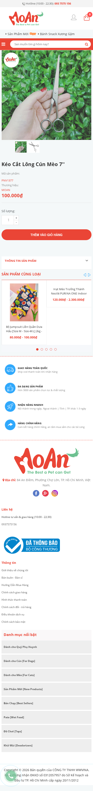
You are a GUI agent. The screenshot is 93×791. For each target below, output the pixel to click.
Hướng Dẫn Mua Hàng (15, 585)
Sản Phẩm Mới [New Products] (23, 689)
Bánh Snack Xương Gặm (57, 34)
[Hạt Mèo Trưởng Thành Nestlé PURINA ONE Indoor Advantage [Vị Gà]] (69, 283)
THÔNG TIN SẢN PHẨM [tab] (20, 261)
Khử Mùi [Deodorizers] (18, 745)
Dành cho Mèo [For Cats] (19, 675)
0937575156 (9, 524)
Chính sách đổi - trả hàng (16, 607)
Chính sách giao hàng (14, 592)
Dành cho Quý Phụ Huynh (20, 647)
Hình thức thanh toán (14, 600)
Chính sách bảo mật (13, 622)
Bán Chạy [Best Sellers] (18, 703)
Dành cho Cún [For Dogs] (19, 661)
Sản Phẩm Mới (18, 34)
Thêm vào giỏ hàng (46, 235)
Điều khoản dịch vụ (13, 614)
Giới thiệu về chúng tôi (15, 570)
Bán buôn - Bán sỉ (12, 577)
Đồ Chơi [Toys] (13, 731)
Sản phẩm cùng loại (21, 274)
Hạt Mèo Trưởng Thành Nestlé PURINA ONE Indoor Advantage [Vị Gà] (69, 293)
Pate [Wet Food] (14, 717)
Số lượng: (8, 211)
